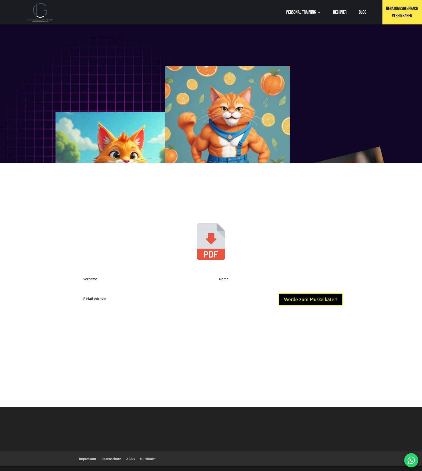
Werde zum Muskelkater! (311, 299)
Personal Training (301, 13)
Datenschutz (111, 459)
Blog (362, 13)
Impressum (87, 459)
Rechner (340, 13)
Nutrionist (148, 459)
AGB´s (130, 459)
